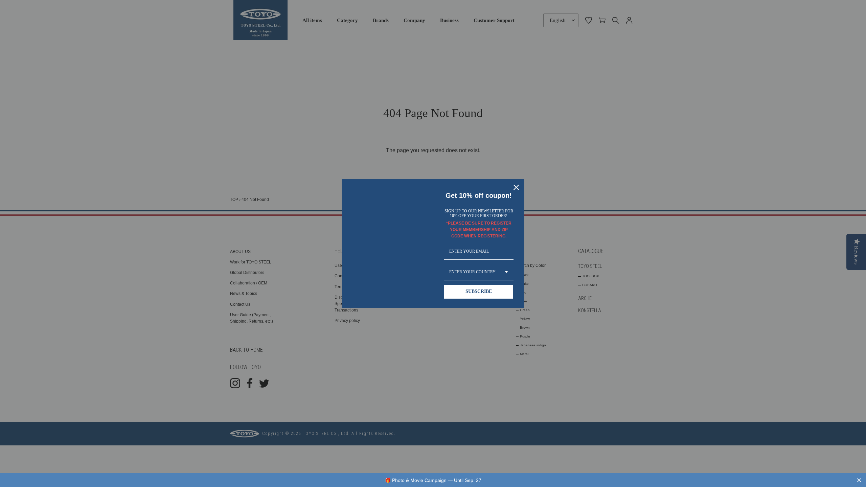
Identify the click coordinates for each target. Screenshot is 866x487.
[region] (433, 480)
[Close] (516, 187)
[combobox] (479, 272)
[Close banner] (859, 480)
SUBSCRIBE (478, 291)
